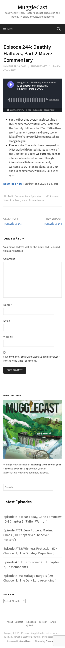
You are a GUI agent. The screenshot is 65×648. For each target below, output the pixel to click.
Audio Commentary (19, 196)
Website (8, 336)
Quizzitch (31, 625)
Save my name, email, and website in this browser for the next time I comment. (31, 358)
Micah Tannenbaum (33, 200)
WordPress (26, 641)
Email (7, 320)
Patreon (43, 621)
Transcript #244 (52, 223)
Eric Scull (15, 200)
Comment (10, 258)
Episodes (36, 196)
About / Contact (15, 621)
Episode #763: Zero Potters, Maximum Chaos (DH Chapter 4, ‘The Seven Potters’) (29, 535)
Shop (53, 621)
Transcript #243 (12, 223)
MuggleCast (32, 7)
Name (7, 304)
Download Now (12, 184)
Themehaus (52, 641)
